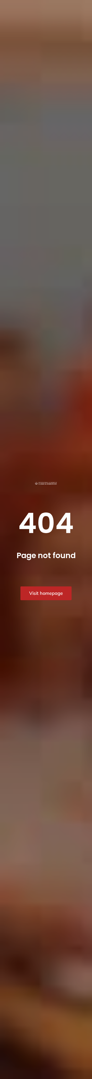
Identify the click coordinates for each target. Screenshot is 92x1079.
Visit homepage (46, 593)
